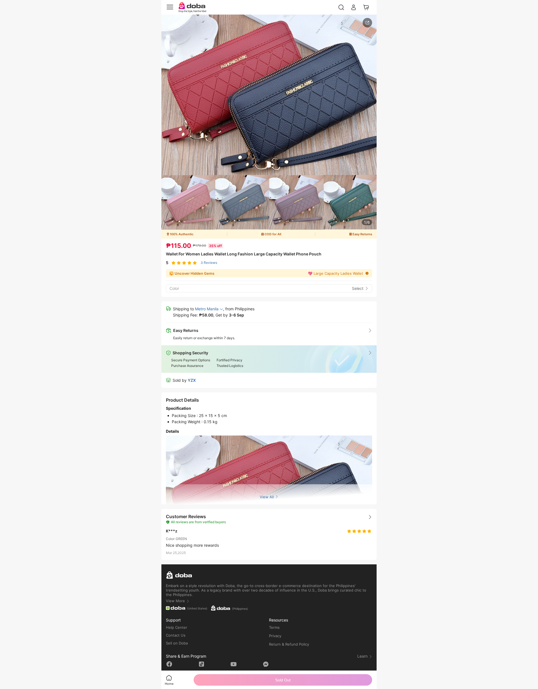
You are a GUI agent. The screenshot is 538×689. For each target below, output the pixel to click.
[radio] (173, 263)
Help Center (176, 627)
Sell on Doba (177, 643)
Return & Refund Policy (289, 644)
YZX (192, 380)
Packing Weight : (188, 421)
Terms (274, 627)
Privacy (275, 636)
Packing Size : (185, 415)
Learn (363, 656)
